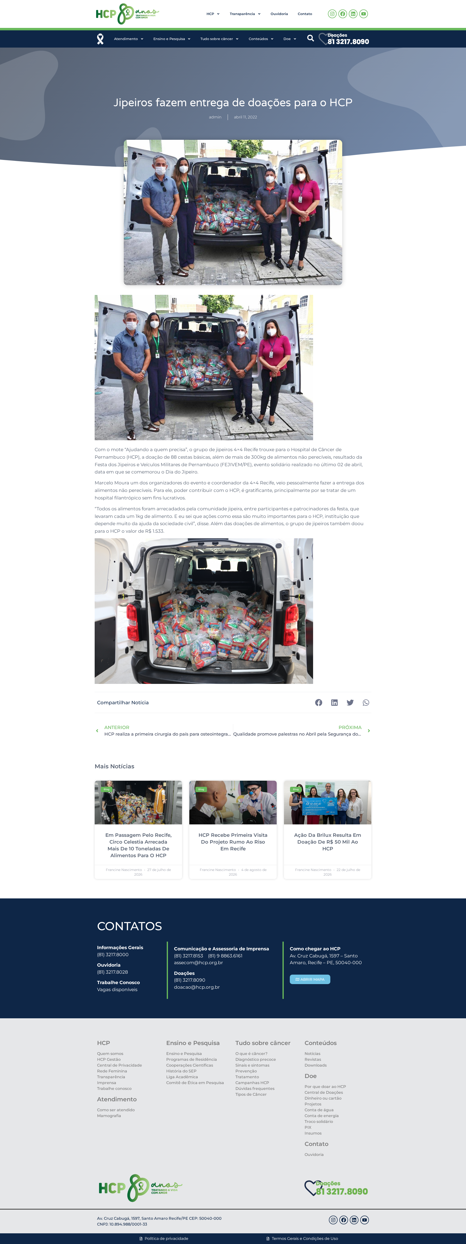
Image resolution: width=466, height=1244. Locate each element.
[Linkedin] (353, 13)
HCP (210, 14)
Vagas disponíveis (117, 989)
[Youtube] (363, 13)
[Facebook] (342, 13)
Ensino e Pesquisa (169, 39)
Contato (305, 14)
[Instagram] (332, 13)
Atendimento (126, 39)
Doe (287, 39)
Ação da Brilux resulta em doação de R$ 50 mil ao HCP (327, 842)
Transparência (242, 14)
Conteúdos (258, 39)
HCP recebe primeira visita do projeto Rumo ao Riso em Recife (233, 842)
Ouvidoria (279, 14)
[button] (318, 702)
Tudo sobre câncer (216, 39)
